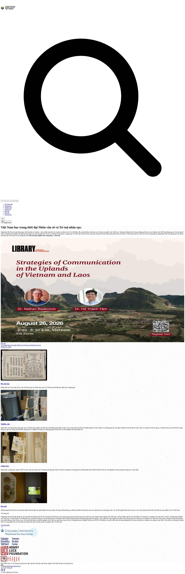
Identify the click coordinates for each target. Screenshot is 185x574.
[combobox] (3, 218)
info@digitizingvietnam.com (11, 566)
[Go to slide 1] (1, 349)
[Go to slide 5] (7, 349)
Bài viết (7, 213)
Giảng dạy (8, 209)
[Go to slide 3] (4, 349)
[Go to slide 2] (3, 349)
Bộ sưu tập (8, 206)
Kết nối (7, 211)
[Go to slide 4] (6, 349)
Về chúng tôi (9, 204)
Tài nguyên (8, 215)
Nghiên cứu (8, 208)
